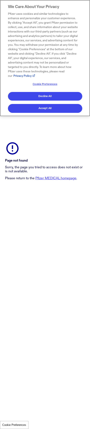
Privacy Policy (22, 76)
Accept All (45, 108)
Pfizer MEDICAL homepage (55, 178)
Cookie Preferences (14, 424)
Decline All (44, 96)
